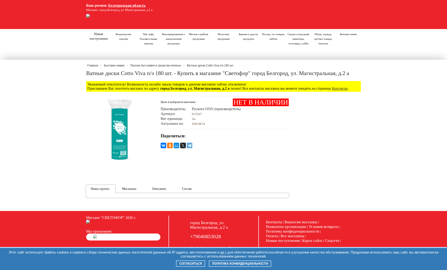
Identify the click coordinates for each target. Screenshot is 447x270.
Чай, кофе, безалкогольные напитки (148, 39)
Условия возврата (324, 226)
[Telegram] (189, 145)
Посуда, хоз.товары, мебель (273, 36)
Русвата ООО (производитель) (216, 109)
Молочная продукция (223, 36)
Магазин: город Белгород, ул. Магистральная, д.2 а (119, 10)
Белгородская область (127, 5)
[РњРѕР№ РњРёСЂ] (176, 145)
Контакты (340, 88)
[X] (183, 145)
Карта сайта (312, 240)
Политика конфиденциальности (292, 231)
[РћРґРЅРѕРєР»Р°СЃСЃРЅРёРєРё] (170, 145)
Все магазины (292, 236)
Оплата (272, 236)
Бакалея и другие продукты (248, 36)
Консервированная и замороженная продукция (173, 39)
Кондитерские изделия (123, 36)
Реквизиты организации (286, 226)
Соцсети (332, 240)
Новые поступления (99, 36)
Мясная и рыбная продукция (198, 36)
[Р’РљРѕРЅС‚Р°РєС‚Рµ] (163, 145)
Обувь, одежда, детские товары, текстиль (323, 39)
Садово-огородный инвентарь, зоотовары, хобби (298, 39)
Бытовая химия (348, 34)
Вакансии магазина (300, 222)
